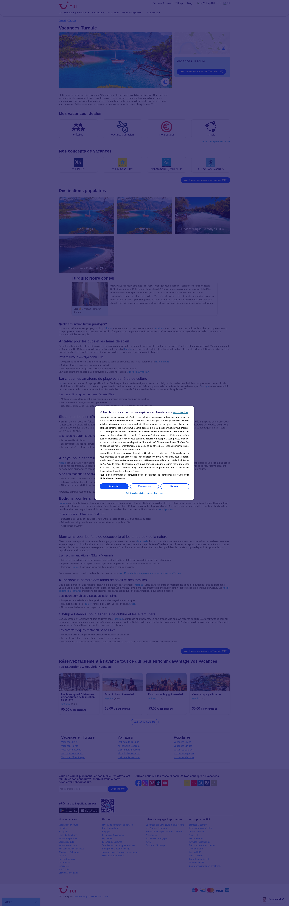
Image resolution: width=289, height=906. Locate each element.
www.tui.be (180, 412)
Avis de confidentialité (135, 493)
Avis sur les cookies (155, 493)
